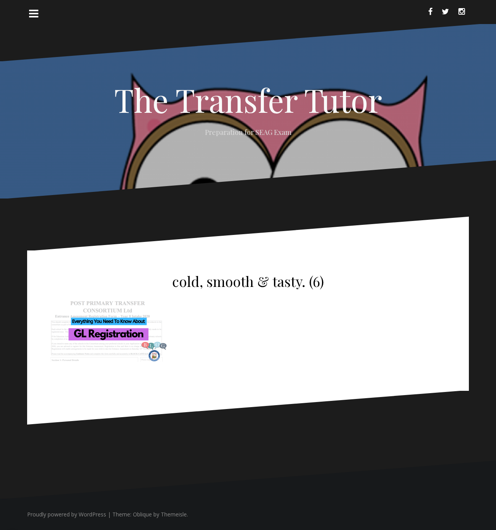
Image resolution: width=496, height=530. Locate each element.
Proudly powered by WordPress (66, 514)
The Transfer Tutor (248, 99)
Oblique (142, 514)
